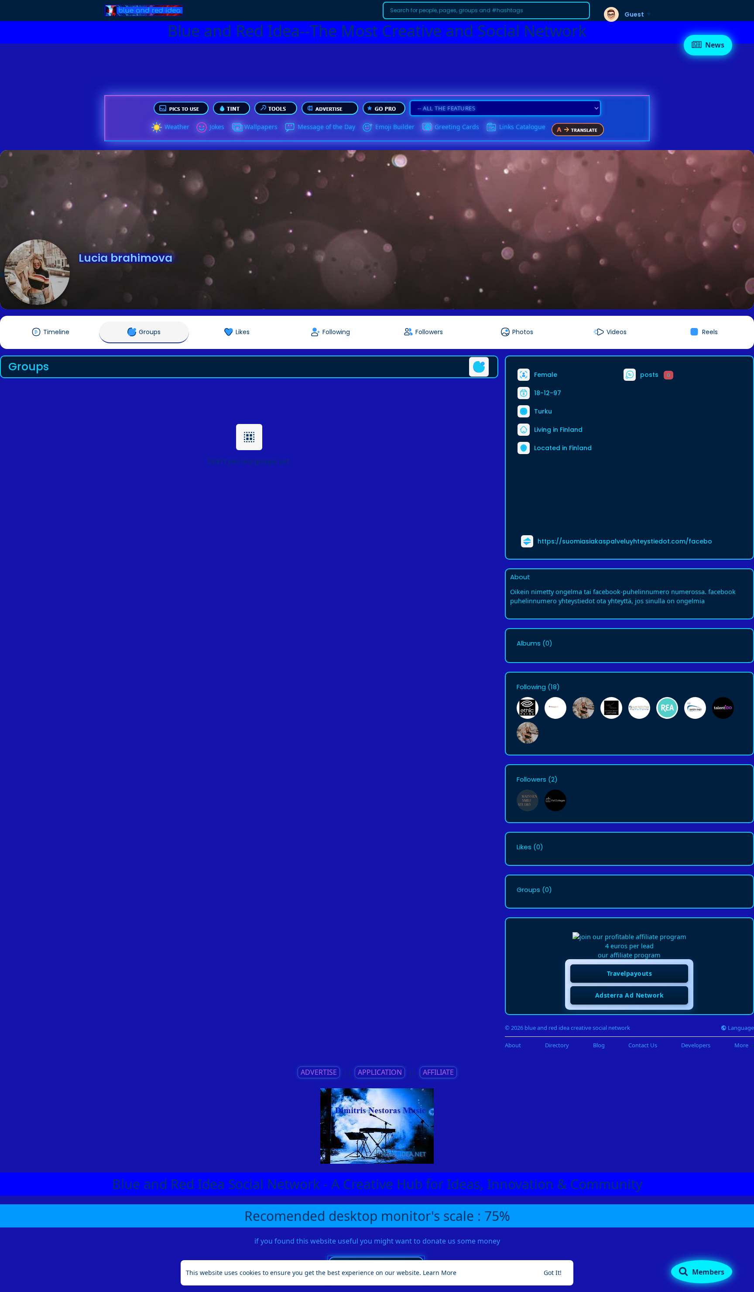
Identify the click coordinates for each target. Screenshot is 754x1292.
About (513, 1045)
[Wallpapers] (236, 127)
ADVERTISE (319, 1072)
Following (531, 687)
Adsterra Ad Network (629, 995)
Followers (531, 779)
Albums (529, 643)
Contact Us (642, 1045)
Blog (599, 1045)
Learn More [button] (439, 1272)
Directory (557, 1045)
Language (740, 1028)
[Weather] (157, 127)
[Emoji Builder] (367, 127)
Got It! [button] (553, 1272)
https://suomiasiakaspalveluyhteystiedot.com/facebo (625, 541)
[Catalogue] (491, 127)
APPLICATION (380, 1072)
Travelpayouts (629, 973)
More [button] (742, 1045)
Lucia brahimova (125, 258)
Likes (524, 847)
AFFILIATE (438, 1072)
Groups (528, 889)
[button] (486, 10)
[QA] (427, 127)
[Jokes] (201, 127)
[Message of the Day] (290, 127)
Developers (695, 1045)
